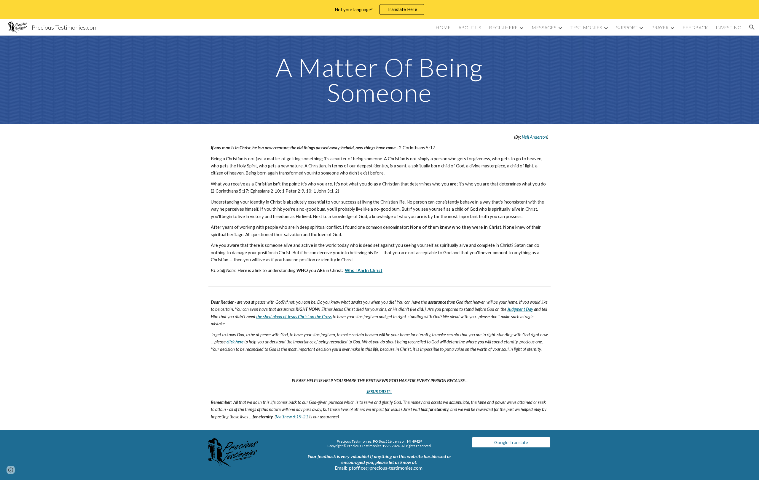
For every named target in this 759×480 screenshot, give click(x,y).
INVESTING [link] (728, 27)
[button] (752, 27)
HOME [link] (443, 27)
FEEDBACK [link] (695, 27)
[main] (379, 80)
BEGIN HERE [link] (503, 27)
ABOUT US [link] (469, 27)
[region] (379, 9)
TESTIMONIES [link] (586, 27)
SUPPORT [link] (626, 27)
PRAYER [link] (660, 27)
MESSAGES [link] (544, 27)
